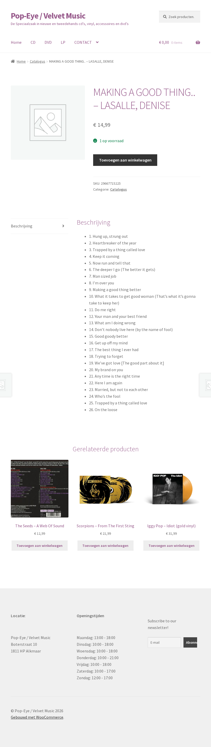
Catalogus (37, 61)
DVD (48, 42)
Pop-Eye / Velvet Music (48, 16)
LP (63, 42)
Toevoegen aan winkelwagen (125, 160)
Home (16, 42)
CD (33, 42)
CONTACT (83, 42)
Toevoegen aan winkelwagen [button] (39, 545)
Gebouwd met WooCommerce (37, 717)
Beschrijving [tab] (21, 225)
